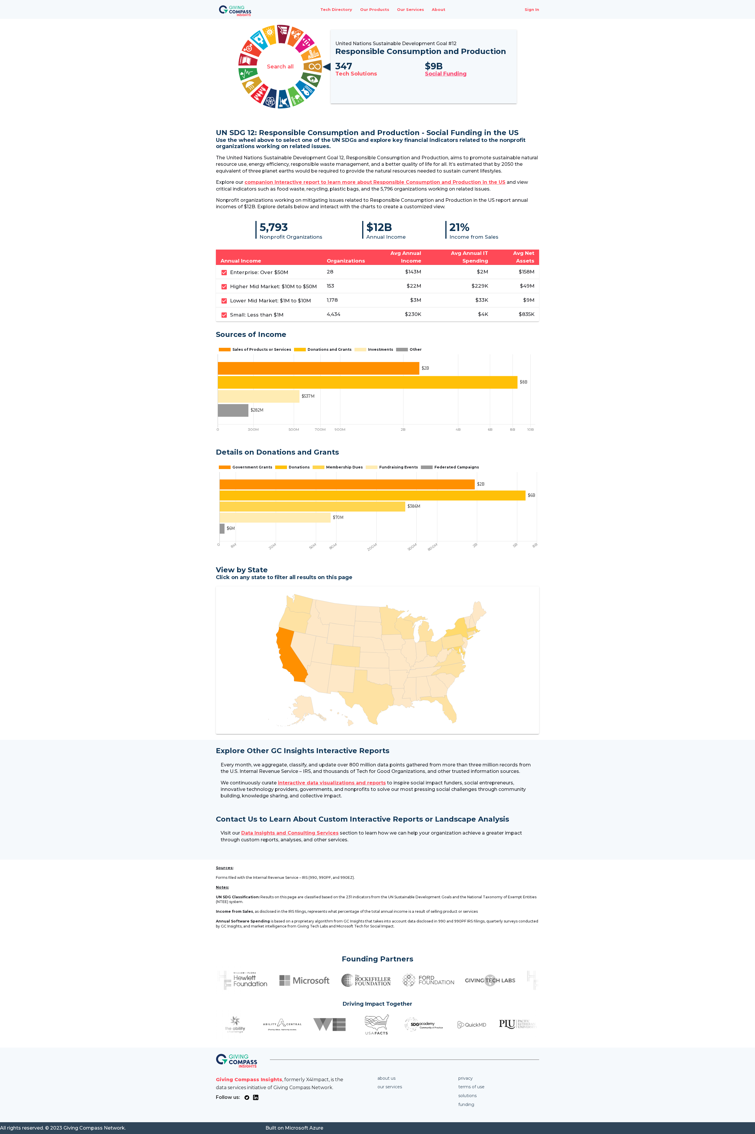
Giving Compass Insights (249, 1079)
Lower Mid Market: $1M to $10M (270, 301)
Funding (466, 1104)
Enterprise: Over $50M (259, 272)
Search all (280, 66)
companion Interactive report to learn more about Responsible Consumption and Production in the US (374, 182)
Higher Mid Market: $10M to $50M (273, 286)
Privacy (465, 1078)
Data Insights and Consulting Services (290, 833)
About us (386, 1078)
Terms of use (471, 1086)
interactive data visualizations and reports (332, 783)
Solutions (467, 1095)
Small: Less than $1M (256, 315)
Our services (390, 1086)
